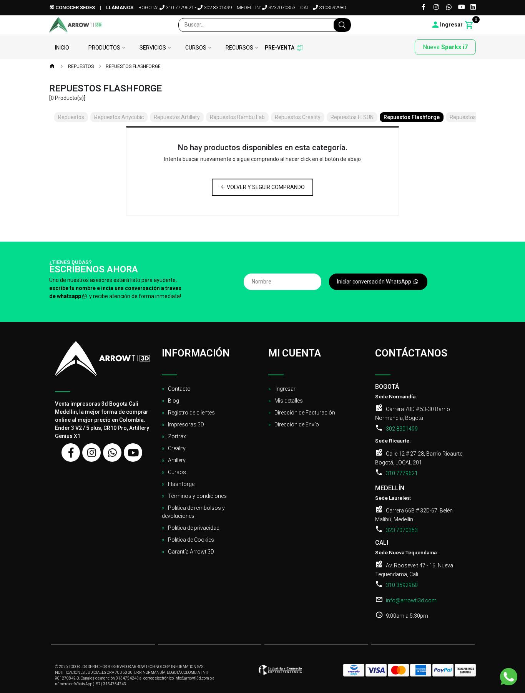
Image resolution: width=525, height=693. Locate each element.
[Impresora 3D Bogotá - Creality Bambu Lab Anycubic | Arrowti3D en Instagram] (91, 452)
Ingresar (285, 389)
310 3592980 (402, 585)
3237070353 (281, 7)
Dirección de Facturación (304, 413)
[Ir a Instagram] (436, 7)
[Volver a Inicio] (52, 67)
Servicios (153, 48)
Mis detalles (288, 401)
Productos (104, 48)
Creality (177, 448)
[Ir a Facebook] (423, 7)
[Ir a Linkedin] (473, 7)
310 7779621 (179, 7)
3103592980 (332, 7)
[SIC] (280, 672)
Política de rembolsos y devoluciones (193, 512)
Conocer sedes (74, 7)
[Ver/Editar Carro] (469, 25)
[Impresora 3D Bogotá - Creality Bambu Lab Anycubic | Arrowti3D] (75, 25)
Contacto (179, 389)
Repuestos (80, 66)
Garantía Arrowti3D (191, 552)
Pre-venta (279, 48)
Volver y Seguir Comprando (265, 187)
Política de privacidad (193, 528)
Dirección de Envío (296, 424)
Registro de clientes (191, 413)
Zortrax (177, 436)
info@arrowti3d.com (411, 600)
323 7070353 (402, 530)
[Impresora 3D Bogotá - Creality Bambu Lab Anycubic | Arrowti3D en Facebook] (70, 452)
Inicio (62, 48)
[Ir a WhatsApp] (449, 7)
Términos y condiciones (197, 496)
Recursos (239, 48)
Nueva (445, 47)
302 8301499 (217, 7)
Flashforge (181, 484)
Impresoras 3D (186, 424)
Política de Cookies (191, 540)
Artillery (177, 460)
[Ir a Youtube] (461, 7)
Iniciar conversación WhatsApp (374, 282)
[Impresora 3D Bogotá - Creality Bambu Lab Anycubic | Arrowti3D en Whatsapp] (112, 452)
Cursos (195, 48)
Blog (173, 401)
